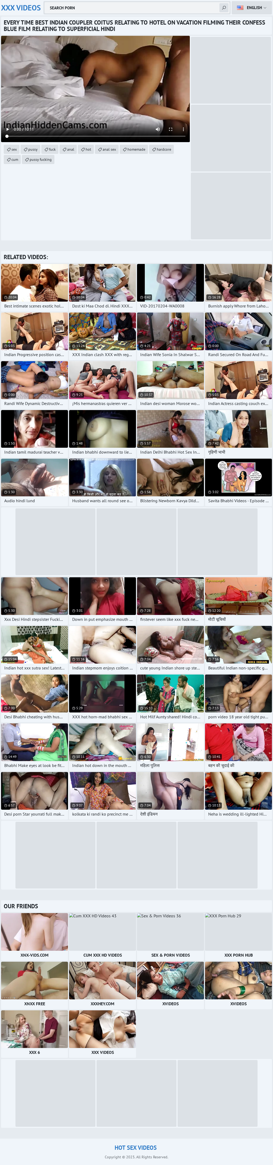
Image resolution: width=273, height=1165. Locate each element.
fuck (52, 149)
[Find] (223, 7)
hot (88, 149)
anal (70, 149)
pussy (33, 149)
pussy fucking (41, 159)
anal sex (109, 149)
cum (14, 159)
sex (14, 149)
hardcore (164, 149)
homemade (136, 149)
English (254, 7)
